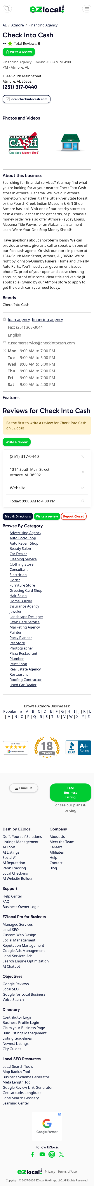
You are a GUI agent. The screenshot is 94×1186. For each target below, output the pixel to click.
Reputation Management (23, 945)
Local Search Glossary (21, 1098)
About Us (57, 836)
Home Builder (21, 601)
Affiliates (57, 852)
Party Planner (21, 637)
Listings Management (20, 841)
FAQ (6, 901)
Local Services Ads (18, 955)
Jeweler (16, 611)
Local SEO (11, 929)
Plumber (17, 658)
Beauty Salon (20, 548)
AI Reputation (14, 862)
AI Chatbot (11, 966)
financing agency (47, 319)
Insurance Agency (24, 606)
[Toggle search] (7, 8)
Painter (16, 632)
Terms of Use (67, 1171)
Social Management (19, 940)
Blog (53, 868)
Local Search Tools (18, 1066)
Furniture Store (22, 585)
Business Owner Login (21, 906)
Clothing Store (21, 564)
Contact (56, 862)
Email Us (25, 788)
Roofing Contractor (26, 679)
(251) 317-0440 (24, 456)
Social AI (9, 857)
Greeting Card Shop (26, 590)
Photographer (21, 648)
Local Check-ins (15, 873)
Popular (9, 711)
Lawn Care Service (25, 622)
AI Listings (11, 852)
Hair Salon (18, 595)
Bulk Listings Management (25, 1033)
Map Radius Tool (16, 1071)
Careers (56, 847)
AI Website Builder (18, 878)
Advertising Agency (25, 532)
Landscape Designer (26, 616)
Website (18, 488)
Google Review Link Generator (28, 1087)
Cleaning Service (23, 559)
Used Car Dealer (23, 684)
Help (53, 857)
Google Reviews (16, 983)
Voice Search (13, 999)
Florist (15, 580)
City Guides (12, 1048)
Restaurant (19, 674)
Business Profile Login (21, 1022)
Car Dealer (18, 553)
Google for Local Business (24, 994)
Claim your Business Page (24, 1027)
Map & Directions (18, 516)
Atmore (17, 25)
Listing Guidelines (17, 1038)
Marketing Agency (25, 627)
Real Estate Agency (25, 669)
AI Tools (9, 847)
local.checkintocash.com (28, 99)
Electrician (18, 574)
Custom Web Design (19, 934)
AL (5, 25)
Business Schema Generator (26, 1077)
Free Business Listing (70, 792)
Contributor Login (17, 1017)
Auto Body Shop (23, 538)
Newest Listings (16, 1043)
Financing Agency (43, 25)
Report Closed (73, 516)
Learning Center (16, 1103)
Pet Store (17, 643)
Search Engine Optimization (26, 961)
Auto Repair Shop (24, 543)
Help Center (12, 896)
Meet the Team (62, 841)
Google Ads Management (24, 950)
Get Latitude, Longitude (22, 1092)
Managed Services (18, 924)
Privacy (50, 1171)
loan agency (19, 319)
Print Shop (18, 664)
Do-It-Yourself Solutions (22, 836)
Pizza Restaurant (23, 653)
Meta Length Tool (17, 1082)
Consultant (19, 569)
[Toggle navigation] (86, 8)
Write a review (21, 52)
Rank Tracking (14, 868)
